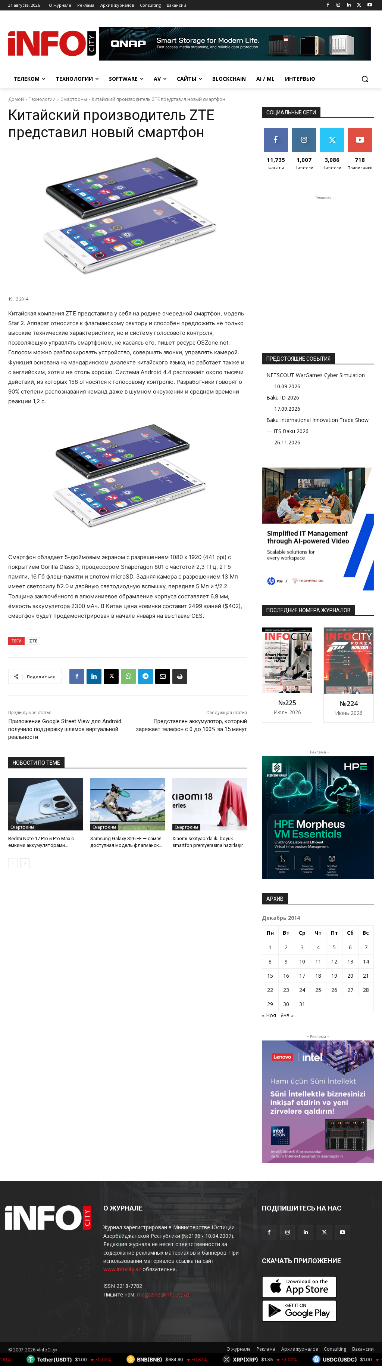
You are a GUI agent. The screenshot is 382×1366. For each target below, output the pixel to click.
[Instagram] (338, 5)
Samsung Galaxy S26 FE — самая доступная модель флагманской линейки (127, 845)
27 (350, 989)
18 (318, 975)
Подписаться (362, 130)
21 (366, 975)
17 (302, 975)
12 (334, 961)
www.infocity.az (122, 1269)
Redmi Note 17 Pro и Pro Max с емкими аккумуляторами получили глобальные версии (42, 845)
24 (302, 989)
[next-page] (24, 863)
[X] (359, 5)
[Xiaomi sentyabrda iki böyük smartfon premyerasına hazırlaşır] (209, 804)
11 (318, 961)
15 (270, 975)
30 (286, 1004)
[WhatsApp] (128, 676)
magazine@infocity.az (163, 1294)
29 (270, 1004)
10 (302, 961)
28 (366, 989)
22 (270, 989)
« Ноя (269, 1015)
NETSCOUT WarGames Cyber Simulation (315, 375)
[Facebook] (328, 5)
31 (302, 1004)
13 (350, 961)
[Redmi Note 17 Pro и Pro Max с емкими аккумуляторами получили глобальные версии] (45, 804)
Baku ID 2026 (282, 397)
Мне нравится (276, 133)
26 (334, 989)
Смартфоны (73, 99)
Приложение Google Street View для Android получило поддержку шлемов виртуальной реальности (64, 729)
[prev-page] (13, 863)
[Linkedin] (349, 5)
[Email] (162, 676)
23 (286, 989)
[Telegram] (145, 676)
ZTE (33, 641)
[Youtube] (369, 5)
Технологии (42, 99)
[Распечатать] (179, 676)
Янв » (287, 1015)
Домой (16, 99)
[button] (365, 79)
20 (350, 975)
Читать (304, 130)
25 (318, 989)
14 (366, 961)
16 (286, 975)
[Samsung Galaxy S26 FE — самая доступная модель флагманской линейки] (127, 804)
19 (334, 975)
